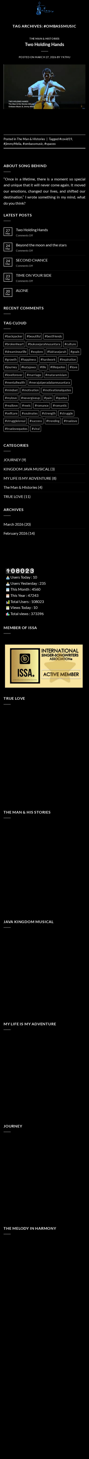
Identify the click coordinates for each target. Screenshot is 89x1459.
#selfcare (11, 413)
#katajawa (28, 367)
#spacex (50, 144)
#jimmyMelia (12, 144)
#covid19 (65, 139)
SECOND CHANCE (32, 260)
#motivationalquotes (57, 390)
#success (36, 421)
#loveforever (14, 375)
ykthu (65, 57)
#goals (75, 352)
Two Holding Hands (44, 44)
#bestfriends (53, 336)
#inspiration (68, 359)
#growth (11, 359)
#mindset (11, 390)
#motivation (30, 390)
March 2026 (13, 524)
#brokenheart (14, 344)
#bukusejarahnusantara (44, 344)
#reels (26, 405)
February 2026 (16, 533)
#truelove (70, 421)
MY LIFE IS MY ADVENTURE (27, 478)
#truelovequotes (16, 429)
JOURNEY (12, 459)
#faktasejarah (56, 352)
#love (73, 367)
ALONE (22, 290)
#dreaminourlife (16, 352)
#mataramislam (56, 375)
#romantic (60, 405)
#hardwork (48, 359)
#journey (11, 367)
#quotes (61, 398)
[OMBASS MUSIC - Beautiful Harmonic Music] (44, 8)
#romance (42, 405)
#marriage (34, 375)
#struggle (66, 413)
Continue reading (44, 122)
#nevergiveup (30, 398)
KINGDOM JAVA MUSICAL (27, 469)
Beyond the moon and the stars (41, 245)
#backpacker (14, 336)
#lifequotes (58, 367)
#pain (48, 398)
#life (43, 367)
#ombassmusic (33, 144)
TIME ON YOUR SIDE (34, 275)
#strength (49, 413)
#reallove (11, 405)
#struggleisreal (15, 421)
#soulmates (30, 413)
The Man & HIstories (44, 38)
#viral (36, 429)
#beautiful (34, 336)
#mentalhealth (15, 382)
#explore (37, 352)
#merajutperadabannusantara (49, 382)
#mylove (11, 398)
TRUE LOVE (13, 496)
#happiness (28, 359)
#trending (53, 421)
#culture (70, 344)
